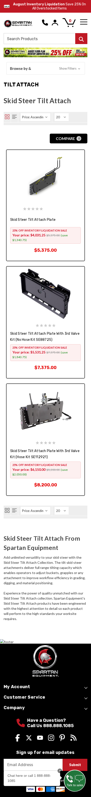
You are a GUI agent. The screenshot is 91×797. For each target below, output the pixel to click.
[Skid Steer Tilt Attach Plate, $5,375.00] (45, 176)
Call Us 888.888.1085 (50, 725)
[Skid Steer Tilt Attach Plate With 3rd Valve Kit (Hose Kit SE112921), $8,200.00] (45, 411)
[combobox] (45, 38)
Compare (68, 138)
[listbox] (35, 117)
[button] (45, 68)
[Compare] (24, 243)
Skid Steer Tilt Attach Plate (33, 220)
